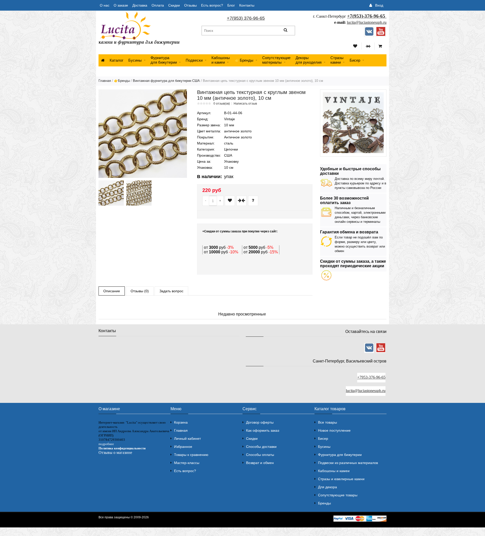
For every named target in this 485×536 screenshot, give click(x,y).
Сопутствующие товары (337, 495)
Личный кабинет (187, 438)
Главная (105, 81)
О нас (104, 5)
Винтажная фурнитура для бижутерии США (166, 81)
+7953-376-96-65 (371, 377)
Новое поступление (334, 430)
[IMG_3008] (111, 193)
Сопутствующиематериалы (276, 60)
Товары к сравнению (191, 455)
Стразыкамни (337, 60)
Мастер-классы (186, 463)
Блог (231, 5)
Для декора (327, 487)
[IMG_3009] (139, 193)
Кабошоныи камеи (220, 60)
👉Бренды (244, 60)
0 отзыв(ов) (221, 103)
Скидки (174, 5)
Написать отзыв (245, 103)
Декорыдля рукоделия (309, 60)
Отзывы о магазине (115, 452)
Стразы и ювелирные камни (341, 479)
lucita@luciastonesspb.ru (366, 22)
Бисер (355, 60)
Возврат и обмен (260, 463)
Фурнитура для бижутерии (164, 60)
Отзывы (190, 5)
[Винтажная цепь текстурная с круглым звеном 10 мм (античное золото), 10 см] (143, 133)
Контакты (246, 5)
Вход (379, 5)
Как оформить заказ (262, 430)
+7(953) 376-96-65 (246, 18)
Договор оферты (260, 422)
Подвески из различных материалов (348, 463)
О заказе (121, 5)
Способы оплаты (260, 455)
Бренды (324, 503)
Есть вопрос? (212, 5)
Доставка (139, 5)
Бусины (135, 60)
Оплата (158, 5)
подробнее (106, 444)
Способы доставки (261, 447)
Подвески (194, 60)
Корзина (181, 422)
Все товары (327, 422)
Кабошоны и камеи (334, 471)
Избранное (183, 447)
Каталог (116, 60)
